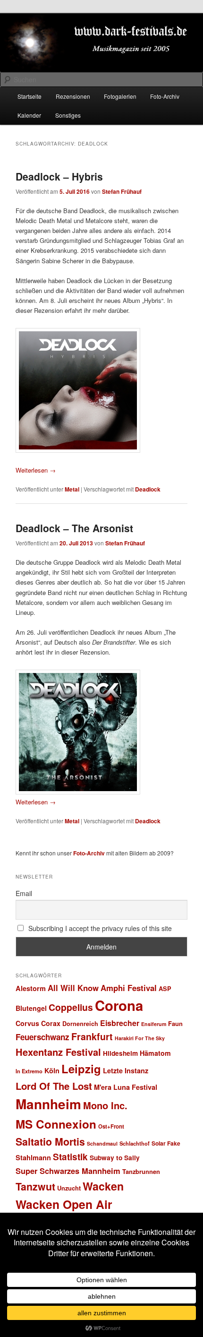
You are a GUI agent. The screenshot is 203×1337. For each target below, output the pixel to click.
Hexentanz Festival (58, 1052)
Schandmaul (102, 1143)
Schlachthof (134, 1143)
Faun (175, 1023)
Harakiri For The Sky (140, 1038)
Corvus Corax (38, 1023)
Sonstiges (68, 115)
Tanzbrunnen (141, 1171)
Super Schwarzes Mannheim (68, 1170)
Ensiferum (153, 1023)
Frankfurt (92, 1036)
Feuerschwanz (42, 1037)
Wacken (103, 1186)
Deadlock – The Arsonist (74, 528)
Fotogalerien (120, 96)
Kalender (29, 115)
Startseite (29, 96)
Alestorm (31, 988)
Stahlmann (33, 1157)
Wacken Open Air (64, 1204)
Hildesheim (120, 1053)
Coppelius (71, 1007)
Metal (72, 489)
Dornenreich (80, 1023)
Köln (51, 1070)
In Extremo (29, 1071)
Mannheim (48, 1104)
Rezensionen (73, 96)
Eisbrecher (119, 1023)
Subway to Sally (115, 1157)
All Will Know (73, 987)
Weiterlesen (36, 470)
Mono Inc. (105, 1105)
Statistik (70, 1156)
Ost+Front (111, 1126)
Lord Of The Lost (54, 1086)
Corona (119, 1005)
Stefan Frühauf (122, 191)
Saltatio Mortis (50, 1141)
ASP (165, 988)
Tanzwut (35, 1186)
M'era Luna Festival (125, 1087)
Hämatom (155, 1053)
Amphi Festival (129, 987)
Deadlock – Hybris (59, 176)
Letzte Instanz (125, 1070)
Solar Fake (166, 1143)
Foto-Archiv (164, 96)
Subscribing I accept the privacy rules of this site (99, 928)
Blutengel (31, 1008)
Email (24, 893)
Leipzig (81, 1069)
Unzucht (69, 1187)
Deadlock (148, 489)
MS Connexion (56, 1124)
